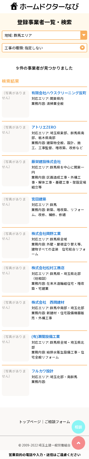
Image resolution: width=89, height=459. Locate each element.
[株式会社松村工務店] (15, 291)
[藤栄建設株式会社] (15, 184)
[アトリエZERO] (15, 150)
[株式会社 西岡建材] (15, 325)
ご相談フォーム (57, 421)
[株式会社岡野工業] (15, 256)
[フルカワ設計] (15, 394)
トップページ (30, 421)
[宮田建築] (15, 222)
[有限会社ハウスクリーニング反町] (15, 116)
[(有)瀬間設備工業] (15, 360)
